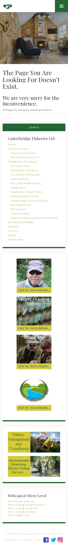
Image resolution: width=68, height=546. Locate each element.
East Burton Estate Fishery (26, 191)
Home (12, 144)
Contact (12, 230)
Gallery (12, 235)
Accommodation (18, 148)
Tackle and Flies (19, 213)
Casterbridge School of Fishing (29, 200)
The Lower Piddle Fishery (25, 183)
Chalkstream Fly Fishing (22, 161)
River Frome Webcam (21, 501)
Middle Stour (18, 187)
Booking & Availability (21, 222)
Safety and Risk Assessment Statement (34, 217)
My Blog (13, 226)
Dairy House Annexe (22, 153)
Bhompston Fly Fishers (24, 170)
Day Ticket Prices (20, 204)
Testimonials (15, 239)
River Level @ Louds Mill (22, 508)
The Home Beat (20, 166)
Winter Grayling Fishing (24, 196)
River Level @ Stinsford (22, 511)
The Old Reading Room (24, 157)
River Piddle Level (18, 515)
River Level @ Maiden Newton (26, 504)
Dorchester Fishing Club (25, 174)
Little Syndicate (19, 179)
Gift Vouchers (18, 209)
